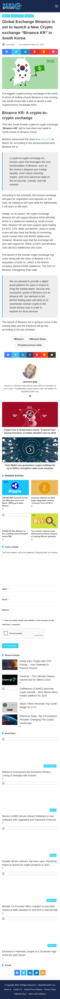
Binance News (38, 339)
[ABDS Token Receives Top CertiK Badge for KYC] (9, 707)
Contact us (17, 989)
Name (5, 589)
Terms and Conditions (37, 994)
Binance (6, 16)
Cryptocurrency (17, 16)
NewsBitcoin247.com (46, 985)
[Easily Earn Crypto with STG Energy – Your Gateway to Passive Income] (9, 664)
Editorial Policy (20, 994)
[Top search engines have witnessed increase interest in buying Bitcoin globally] (44, 520)
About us (7, 989)
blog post (45, 139)
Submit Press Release (33, 989)
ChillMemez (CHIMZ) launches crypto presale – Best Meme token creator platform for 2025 (39, 692)
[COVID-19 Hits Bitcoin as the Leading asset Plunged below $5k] (15, 520)
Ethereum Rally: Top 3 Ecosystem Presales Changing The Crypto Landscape (38, 719)
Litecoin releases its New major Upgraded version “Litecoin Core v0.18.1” (43, 500)
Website (5, 610)
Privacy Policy (50, 989)
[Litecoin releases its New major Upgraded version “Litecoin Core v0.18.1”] (44, 487)
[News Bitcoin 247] (12, 6)
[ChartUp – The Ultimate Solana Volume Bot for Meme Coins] (9, 680)
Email (5, 599)
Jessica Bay (10, 45)
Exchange (29, 16)
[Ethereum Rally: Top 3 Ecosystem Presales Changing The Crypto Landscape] (9, 719)
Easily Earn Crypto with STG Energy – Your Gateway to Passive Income (35, 664)
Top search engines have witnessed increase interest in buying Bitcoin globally (44, 533)
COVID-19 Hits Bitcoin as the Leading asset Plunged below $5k (15, 533)
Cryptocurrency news (30, 345)
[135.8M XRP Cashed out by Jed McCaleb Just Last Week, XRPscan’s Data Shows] (15, 487)
